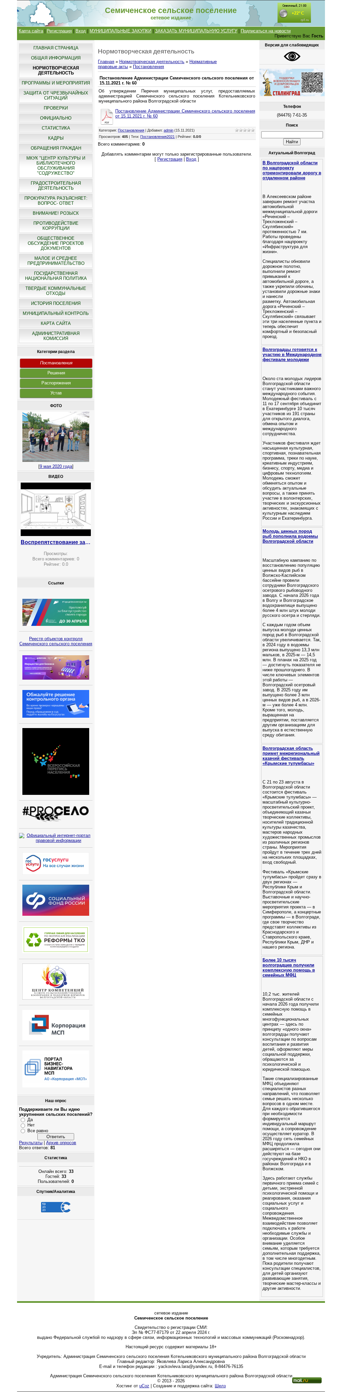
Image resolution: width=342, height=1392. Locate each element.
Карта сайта (31, 30)
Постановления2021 (157, 137)
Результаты (30, 1142)
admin (168, 130)
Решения (56, 372)
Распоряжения (56, 382)
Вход (80, 30)
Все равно (37, 1130)
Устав (56, 392)
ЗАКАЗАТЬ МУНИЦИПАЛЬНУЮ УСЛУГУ (196, 30)
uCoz (144, 1385)
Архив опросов (61, 1142)
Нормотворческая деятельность (151, 61)
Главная (106, 61)
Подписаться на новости (266, 30)
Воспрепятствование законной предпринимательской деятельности (56, 542)
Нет (31, 1124)
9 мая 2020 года (56, 466)
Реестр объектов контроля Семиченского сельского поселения (55, 641)
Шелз (220, 1385)
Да (30, 1119)
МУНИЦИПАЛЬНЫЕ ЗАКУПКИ (120, 30)
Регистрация (59, 30)
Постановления (56, 362)
